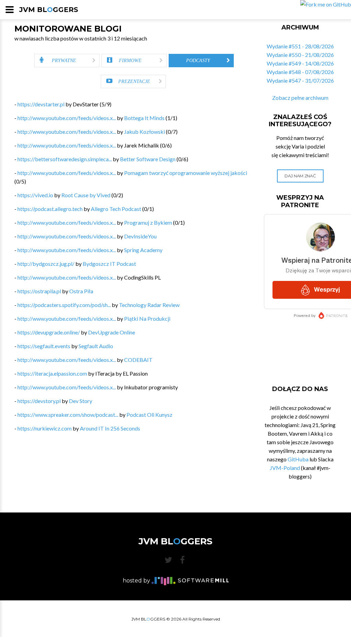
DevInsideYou (140, 236)
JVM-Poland (285, 467)
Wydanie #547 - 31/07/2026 (300, 80)
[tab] (66, 60)
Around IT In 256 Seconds (110, 428)
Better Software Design (148, 159)
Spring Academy (143, 250)
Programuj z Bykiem (148, 222)
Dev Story (80, 401)
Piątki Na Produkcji (147, 318)
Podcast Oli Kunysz (149, 414)
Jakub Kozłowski (144, 131)
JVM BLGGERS (48, 9)
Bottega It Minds (144, 118)
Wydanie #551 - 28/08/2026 (300, 46)
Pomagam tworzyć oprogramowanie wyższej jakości (185, 172)
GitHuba (298, 459)
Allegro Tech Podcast (116, 208)
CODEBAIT (138, 359)
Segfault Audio (95, 346)
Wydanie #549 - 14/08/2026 (300, 63)
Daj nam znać (300, 175)
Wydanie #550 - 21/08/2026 (300, 54)
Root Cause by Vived (85, 195)
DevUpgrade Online (111, 332)
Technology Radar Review (149, 305)
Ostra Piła (81, 291)
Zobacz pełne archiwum (300, 97)
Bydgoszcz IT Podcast (109, 263)
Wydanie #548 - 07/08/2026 (300, 72)
